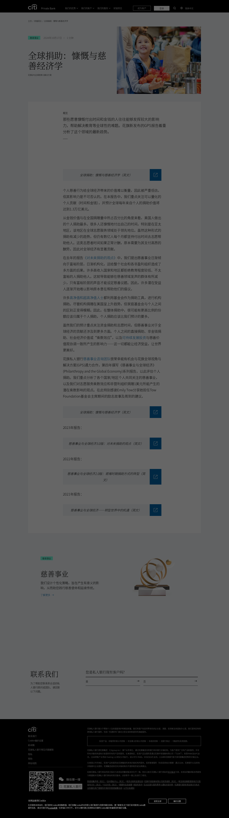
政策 (52, 807)
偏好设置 (177, 801)
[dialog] (114, 804)
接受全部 (157, 801)
